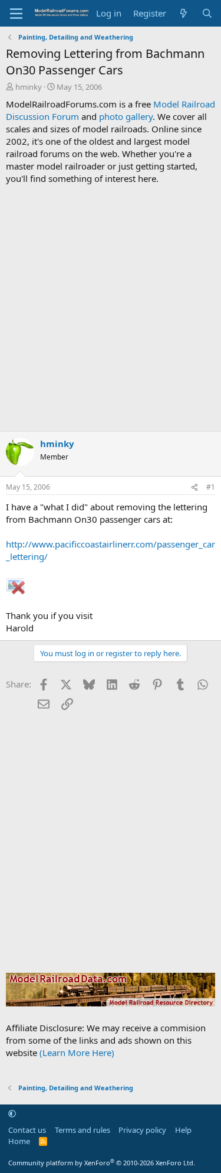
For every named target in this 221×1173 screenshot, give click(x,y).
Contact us (27, 1130)
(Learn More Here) (76, 1052)
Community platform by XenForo (101, 1162)
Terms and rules (82, 1130)
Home (19, 1141)
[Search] (207, 13)
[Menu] (16, 13)
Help (183, 1130)
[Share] (194, 487)
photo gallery (126, 116)
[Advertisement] (110, 308)
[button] (12, 1113)
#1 (210, 487)
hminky (28, 87)
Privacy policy (142, 1130)
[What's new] (183, 13)
